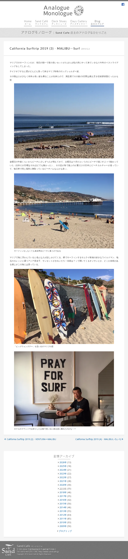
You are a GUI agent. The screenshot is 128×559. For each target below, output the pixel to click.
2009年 (63, 526)
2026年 (63, 462)
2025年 (63, 466)
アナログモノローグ (36, 32)
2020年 (63, 484)
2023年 (63, 473)
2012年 (63, 514)
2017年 (63, 496)
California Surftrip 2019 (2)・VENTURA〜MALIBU (31, 439)
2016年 (63, 499)
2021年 (63, 481)
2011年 (63, 518)
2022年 (63, 477)
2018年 (63, 492)
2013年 (63, 511)
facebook (123, 5)
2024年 (63, 469)
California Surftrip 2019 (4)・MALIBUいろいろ (98, 439)
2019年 (63, 488)
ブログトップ (65, 530)
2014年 (63, 507)
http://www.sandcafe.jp (49, 551)
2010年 (63, 522)
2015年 (63, 503)
